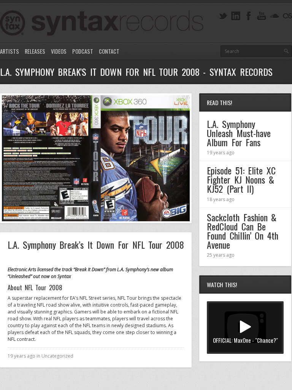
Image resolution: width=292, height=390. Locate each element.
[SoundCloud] (274, 16)
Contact (109, 51)
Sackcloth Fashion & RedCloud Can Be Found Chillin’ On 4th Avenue (242, 230)
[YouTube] (261, 16)
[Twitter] (222, 16)
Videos (59, 51)
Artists (9, 51)
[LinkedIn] (235, 16)
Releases (35, 51)
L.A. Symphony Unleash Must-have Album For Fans (239, 133)
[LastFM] (287, 16)
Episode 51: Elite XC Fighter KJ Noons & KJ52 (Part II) (241, 179)
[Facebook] (248, 16)
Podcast (82, 51)
